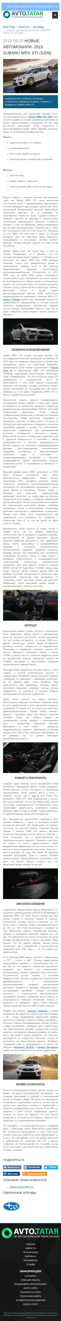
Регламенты (31, 1260)
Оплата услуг (30, 1304)
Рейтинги (30, 1256)
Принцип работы (30, 1280)
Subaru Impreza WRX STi (21, 1187)
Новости (24, 27)
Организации (30, 1252)
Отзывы (30, 1264)
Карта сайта (30, 1288)
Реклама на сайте (30, 1292)
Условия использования (30, 1300)
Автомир (38, 27)
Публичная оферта (30, 1296)
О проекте (30, 1276)
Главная (30, 1244)
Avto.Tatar (9, 27)
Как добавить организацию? (30, 1284)
